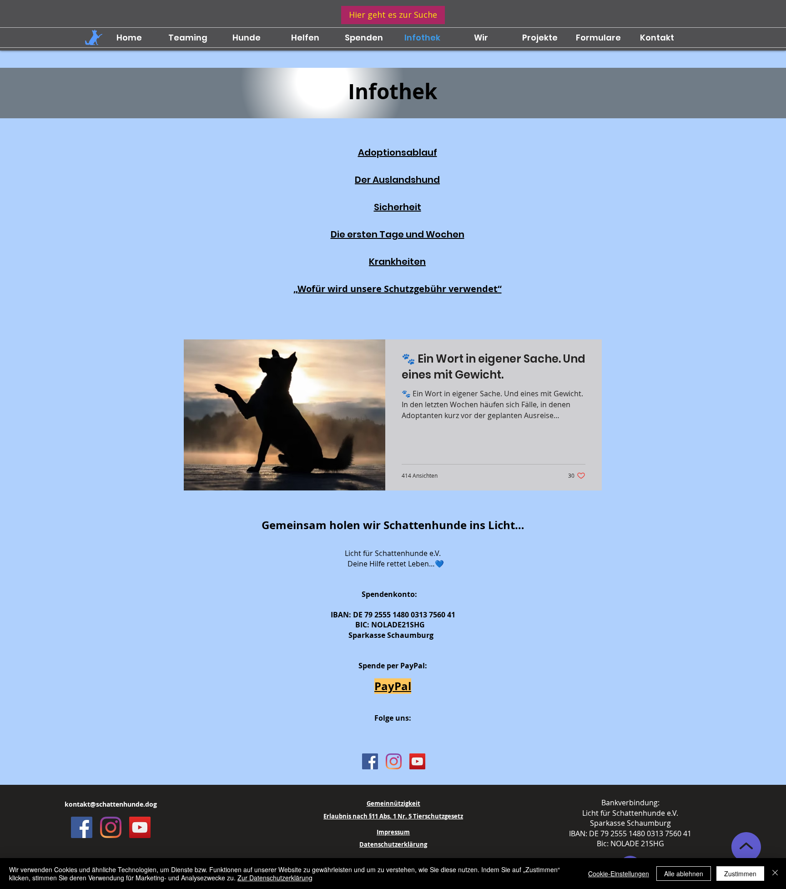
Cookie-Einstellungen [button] (618, 873)
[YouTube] (417, 761)
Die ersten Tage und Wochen (397, 234)
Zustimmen (740, 873)
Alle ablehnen (683, 873)
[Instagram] (394, 761)
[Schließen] (775, 873)
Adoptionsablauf (397, 152)
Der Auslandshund (397, 179)
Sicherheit (397, 207)
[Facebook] (370, 761)
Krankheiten (397, 261)
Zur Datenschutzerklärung (274, 877)
